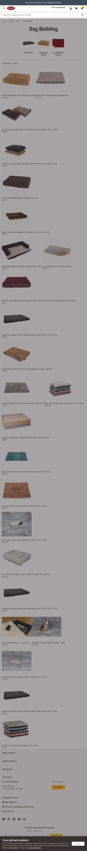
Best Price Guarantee (33, 3)
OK (78, 844)
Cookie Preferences (34, 848)
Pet (11, 21)
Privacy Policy (13, 848)
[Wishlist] (76, 8)
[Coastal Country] (28, 8)
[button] (4, 8)
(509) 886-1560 (57, 781)
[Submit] (83, 14)
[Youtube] (14, 819)
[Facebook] (4, 819)
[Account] (71, 8)
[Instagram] (9, 819)
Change (58, 787)
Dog (17, 21)
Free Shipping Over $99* (52, 3)
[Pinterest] (19, 819)
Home (5, 21)
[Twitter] (24, 819)
